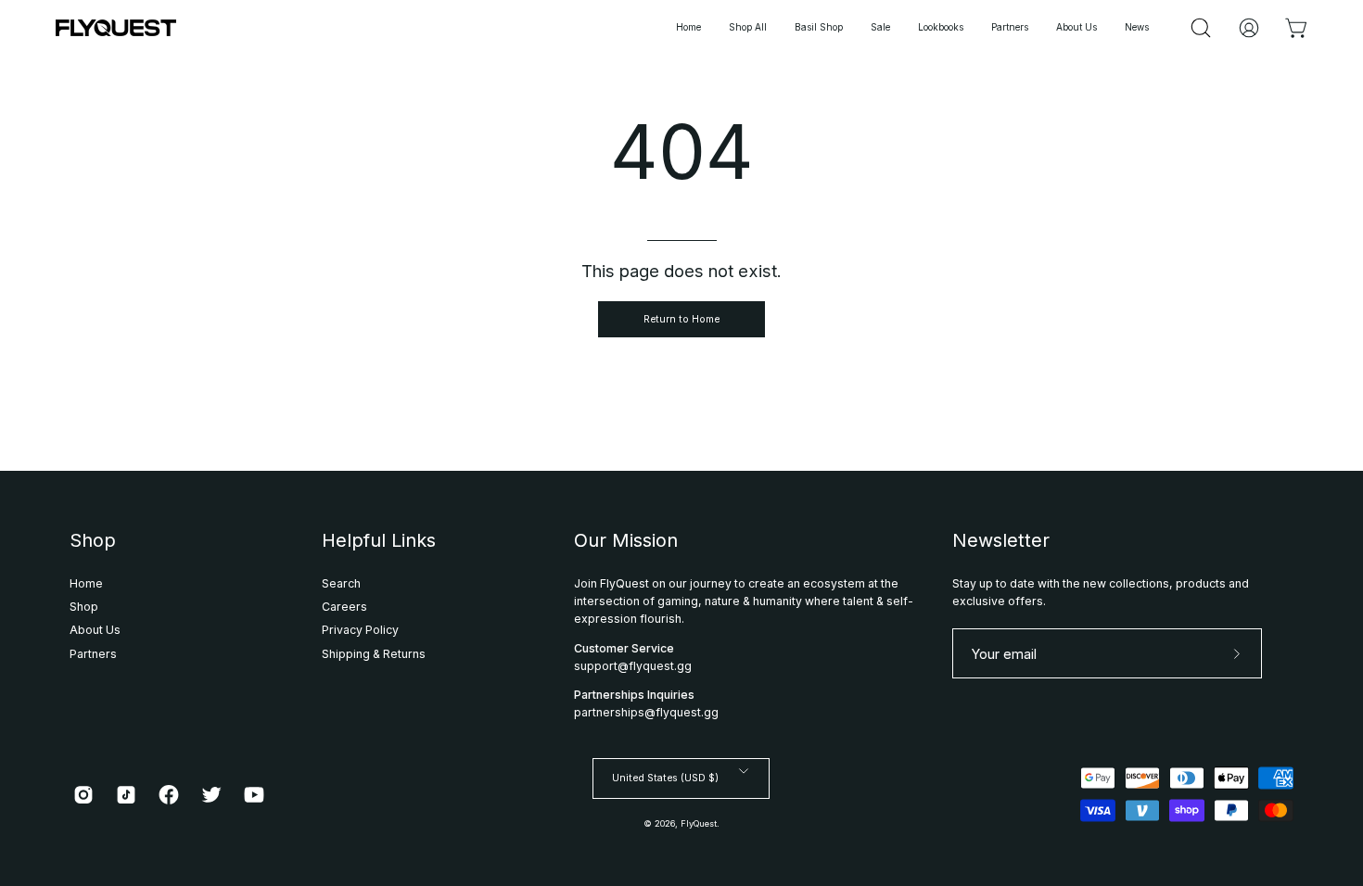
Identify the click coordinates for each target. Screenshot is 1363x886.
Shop (93, 540)
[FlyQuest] (116, 27)
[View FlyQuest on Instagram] (83, 794)
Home (86, 583)
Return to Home (681, 319)
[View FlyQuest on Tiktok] (126, 794)
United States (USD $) (665, 778)
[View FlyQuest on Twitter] (211, 794)
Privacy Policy (360, 630)
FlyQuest (699, 823)
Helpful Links (379, 540)
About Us (95, 630)
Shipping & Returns (374, 654)
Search (341, 583)
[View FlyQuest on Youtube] (254, 794)
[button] (940, 28)
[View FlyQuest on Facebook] (169, 794)
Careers (344, 607)
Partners (93, 654)
